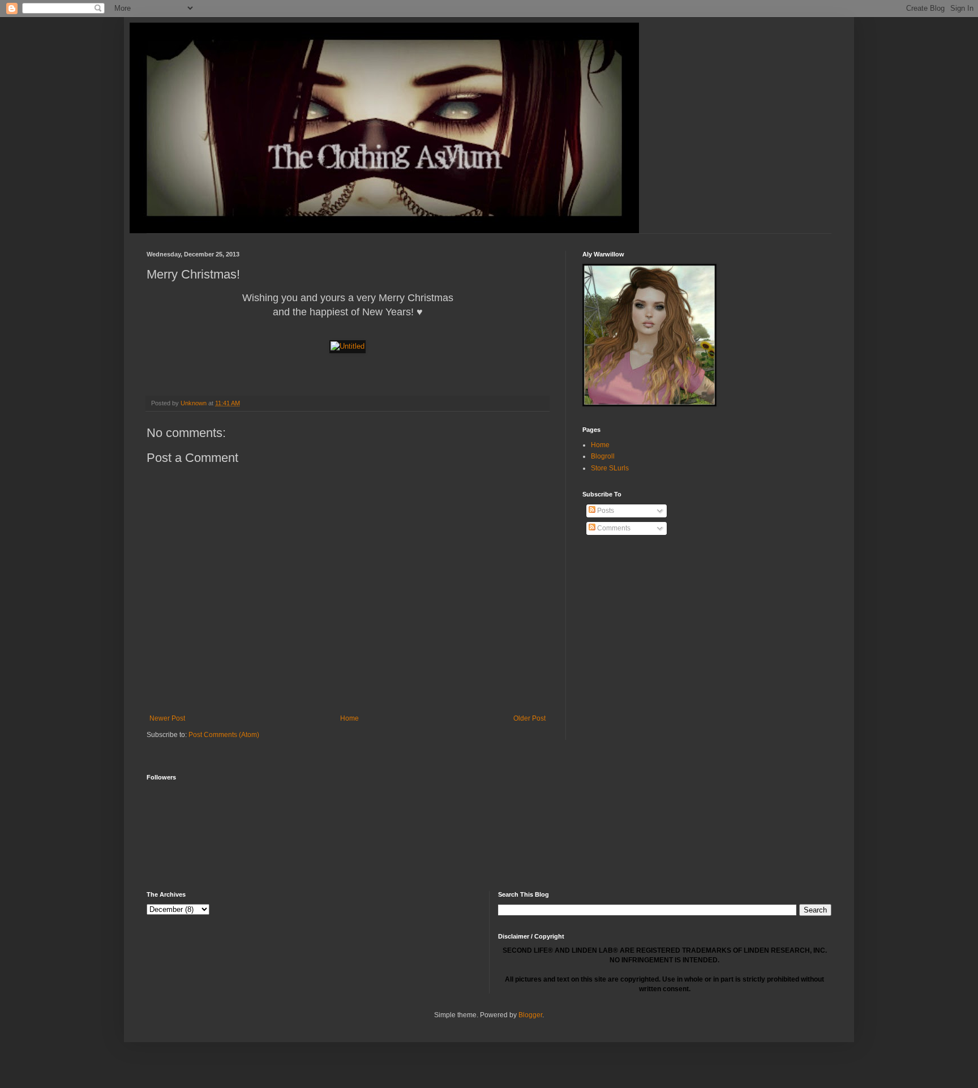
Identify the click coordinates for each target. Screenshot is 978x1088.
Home (349, 718)
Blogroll (603, 456)
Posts (604, 511)
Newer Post (167, 718)
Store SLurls (610, 468)
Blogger (530, 1015)
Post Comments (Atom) (223, 735)
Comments (612, 528)
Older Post (529, 718)
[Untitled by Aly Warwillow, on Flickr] (347, 346)
